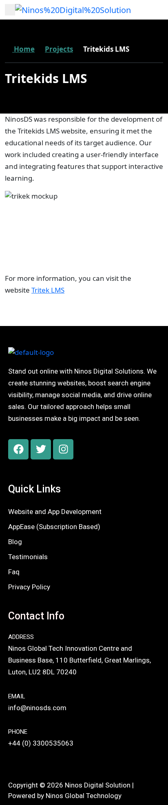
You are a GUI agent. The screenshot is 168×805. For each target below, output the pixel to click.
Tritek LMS (47, 290)
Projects (59, 49)
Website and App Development (55, 512)
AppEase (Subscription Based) (54, 527)
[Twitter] (41, 449)
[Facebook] (18, 449)
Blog (15, 542)
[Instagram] (63, 449)
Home (23, 49)
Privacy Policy (29, 587)
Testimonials (28, 557)
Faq (14, 572)
